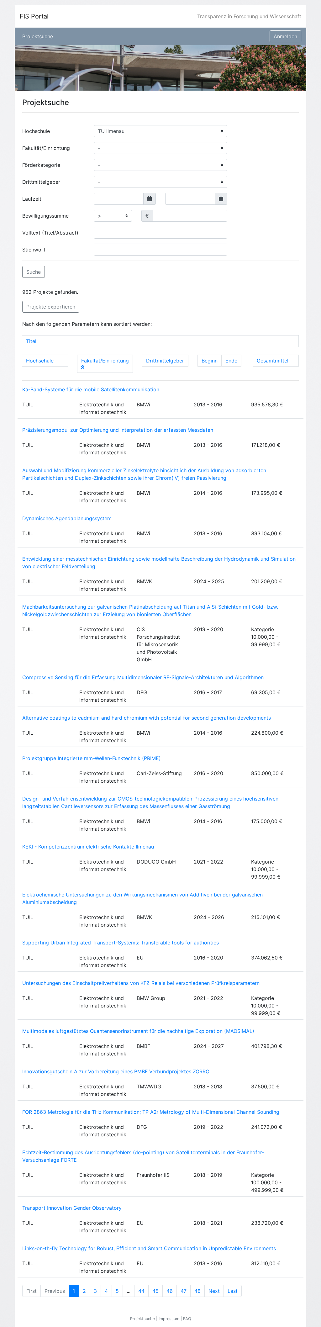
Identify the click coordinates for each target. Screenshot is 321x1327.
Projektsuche (37, 36)
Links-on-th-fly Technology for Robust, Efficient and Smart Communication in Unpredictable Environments (149, 1248)
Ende (231, 360)
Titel (31, 341)
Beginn (210, 360)
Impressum (170, 1318)
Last (233, 1291)
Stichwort (33, 249)
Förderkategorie (41, 165)
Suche (33, 272)
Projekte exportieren (50, 307)
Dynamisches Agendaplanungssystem (67, 518)
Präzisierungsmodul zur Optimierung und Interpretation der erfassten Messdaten (117, 430)
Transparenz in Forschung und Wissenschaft (249, 16)
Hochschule (36, 131)
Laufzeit (31, 199)
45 (155, 1291)
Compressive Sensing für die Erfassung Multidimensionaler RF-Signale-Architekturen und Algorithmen (143, 677)
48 (197, 1291)
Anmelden (285, 36)
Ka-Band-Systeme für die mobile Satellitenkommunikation (90, 389)
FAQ (187, 1318)
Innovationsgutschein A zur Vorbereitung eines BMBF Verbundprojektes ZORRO (115, 1071)
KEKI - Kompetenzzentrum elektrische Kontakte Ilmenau (88, 846)
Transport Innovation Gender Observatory (72, 1208)
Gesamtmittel (272, 360)
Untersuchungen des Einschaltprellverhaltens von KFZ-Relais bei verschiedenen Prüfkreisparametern (141, 983)
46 (169, 1291)
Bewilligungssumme (45, 216)
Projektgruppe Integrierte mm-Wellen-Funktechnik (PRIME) (91, 758)
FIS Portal (34, 16)
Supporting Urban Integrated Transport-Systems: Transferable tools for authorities (120, 942)
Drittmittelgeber (41, 182)
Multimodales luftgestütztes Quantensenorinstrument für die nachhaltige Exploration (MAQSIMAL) (138, 1031)
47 (184, 1291)
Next (214, 1291)
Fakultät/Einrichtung (46, 148)
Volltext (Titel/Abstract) (50, 233)
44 (141, 1291)
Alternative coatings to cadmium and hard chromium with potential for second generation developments (146, 718)
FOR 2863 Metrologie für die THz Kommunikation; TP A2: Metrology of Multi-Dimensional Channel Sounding (150, 1112)
